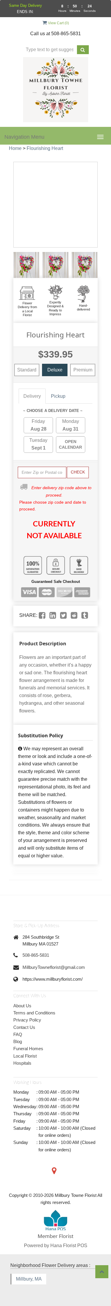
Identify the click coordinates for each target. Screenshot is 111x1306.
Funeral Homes (28, 1048)
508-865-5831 (35, 955)
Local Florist (25, 1055)
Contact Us (24, 1027)
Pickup (58, 396)
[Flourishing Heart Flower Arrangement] (26, 265)
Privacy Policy (27, 1019)
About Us (22, 1005)
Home (15, 148)
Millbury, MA (29, 1278)
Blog (17, 1041)
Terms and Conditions (34, 1012)
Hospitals (22, 1063)
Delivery (32, 396)
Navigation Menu (24, 137)
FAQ (17, 1034)
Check (78, 472)
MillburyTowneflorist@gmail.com (53, 967)
